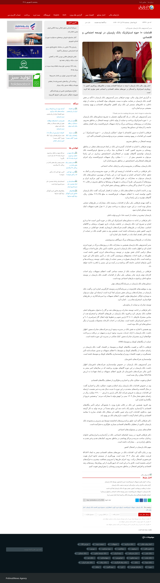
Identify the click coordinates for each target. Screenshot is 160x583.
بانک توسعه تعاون (100, 553)
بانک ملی (148, 553)
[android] (20, 542)
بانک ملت (148, 558)
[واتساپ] (149, 500)
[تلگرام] (7, 2)
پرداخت (27, 15)
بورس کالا (84, 544)
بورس (92, 549)
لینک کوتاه (108, 500)
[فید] (20, 2)
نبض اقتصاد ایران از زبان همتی (55, 114)
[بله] (17, 2)
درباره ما (150, 2)
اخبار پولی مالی (146, 544)
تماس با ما (143, 2)
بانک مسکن (82, 553)
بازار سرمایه (133, 553)
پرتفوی (134, 549)
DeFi (64, 15)
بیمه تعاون (133, 558)
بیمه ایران (117, 553)
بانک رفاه (103, 562)
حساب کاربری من (14, 15)
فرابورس (119, 558)
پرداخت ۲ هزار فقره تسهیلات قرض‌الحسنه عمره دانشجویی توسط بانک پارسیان (128, 482)
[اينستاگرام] (11, 2)
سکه (97, 567)
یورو (150, 567)
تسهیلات (114, 544)
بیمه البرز (110, 567)
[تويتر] (14, 2)
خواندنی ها (73, 148)
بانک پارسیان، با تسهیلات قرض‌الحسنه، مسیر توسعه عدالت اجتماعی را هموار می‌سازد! (125, 491)
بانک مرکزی (129, 544)
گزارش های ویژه (76, 15)
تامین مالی (148, 549)
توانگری (121, 549)
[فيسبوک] (141, 500)
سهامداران (104, 558)
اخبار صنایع (101, 15)
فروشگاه (47, 15)
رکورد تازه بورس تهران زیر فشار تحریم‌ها (63, 75)
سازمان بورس (136, 567)
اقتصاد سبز (89, 15)
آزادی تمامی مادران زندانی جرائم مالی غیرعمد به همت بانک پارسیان (131, 485)
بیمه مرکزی (106, 549)
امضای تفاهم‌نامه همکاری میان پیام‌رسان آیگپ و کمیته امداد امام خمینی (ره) (129, 495)
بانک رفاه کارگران (121, 562)
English (56, 15)
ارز (122, 567)
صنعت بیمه (100, 544)
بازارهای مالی (114, 15)
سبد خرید (36, 15)
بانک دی (90, 558)
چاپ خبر (87, 22)
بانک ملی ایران (87, 562)
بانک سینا (148, 562)
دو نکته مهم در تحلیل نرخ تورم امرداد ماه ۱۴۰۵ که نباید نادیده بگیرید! (55, 155)
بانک (136, 562)
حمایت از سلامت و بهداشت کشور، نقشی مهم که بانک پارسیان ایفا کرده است (128, 488)
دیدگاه (75, 103)
